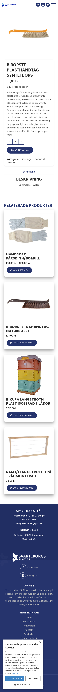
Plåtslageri (29, 625)
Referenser (29, 621)
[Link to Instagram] (43, 5)
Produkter (29, 634)
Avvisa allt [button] (33, 678)
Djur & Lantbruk (29, 638)
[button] (22, 685)
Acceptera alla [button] (14, 678)
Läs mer (15, 673)
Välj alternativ (20, 270)
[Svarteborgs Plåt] (9, 4)
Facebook (32, 567)
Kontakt (29, 630)
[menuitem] (53, 4)
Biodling (25, 159)
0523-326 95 (29, 538)
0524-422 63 (29, 519)
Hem (29, 617)
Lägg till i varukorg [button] (23, 342)
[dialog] (23, 664)
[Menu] (53, 4)
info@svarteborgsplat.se (29, 523)
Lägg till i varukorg (20, 150)
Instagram (32, 575)
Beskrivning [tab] (29, 171)
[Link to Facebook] (38, 5)
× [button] (40, 642)
